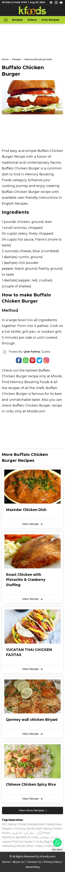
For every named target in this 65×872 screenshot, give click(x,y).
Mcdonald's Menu (39, 828)
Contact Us (34, 862)
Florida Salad (26, 824)
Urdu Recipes (50, 20)
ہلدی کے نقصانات (49, 837)
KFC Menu (9, 824)
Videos (32, 20)
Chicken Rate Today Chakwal (35, 846)
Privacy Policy (52, 862)
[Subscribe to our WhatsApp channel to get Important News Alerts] (57, 843)
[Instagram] (56, 2)
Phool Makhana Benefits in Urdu (26, 835)
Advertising (33, 867)
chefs (40, 388)
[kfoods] (32, 10)
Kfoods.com (47, 856)
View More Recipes (31, 810)
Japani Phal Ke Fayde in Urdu (22, 841)
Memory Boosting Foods (29, 382)
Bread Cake (44, 824)
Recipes (17, 20)
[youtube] (61, 2)
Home (6, 862)
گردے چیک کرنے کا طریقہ (26, 833)
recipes (14, 388)
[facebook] (51, 2)
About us (18, 862)
